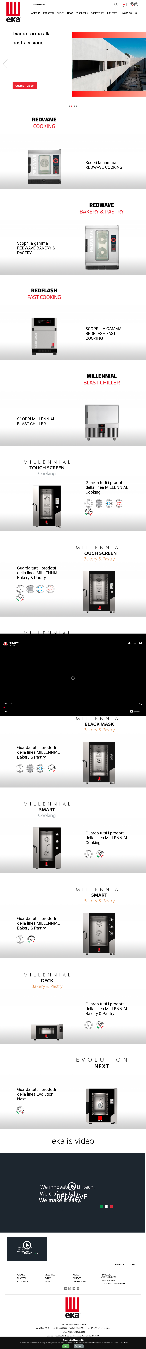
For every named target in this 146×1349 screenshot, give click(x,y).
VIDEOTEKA (82, 13)
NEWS (70, 13)
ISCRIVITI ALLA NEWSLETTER (113, 1284)
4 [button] (76, 106)
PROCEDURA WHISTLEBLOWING (108, 1276)
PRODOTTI (48, 13)
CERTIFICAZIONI (79, 1281)
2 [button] (71, 106)
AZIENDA (35, 13)
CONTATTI (112, 13)
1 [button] (69, 106)
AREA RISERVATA (38, 5)
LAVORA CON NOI (108, 1280)
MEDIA (76, 1275)
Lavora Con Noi (128, 13)
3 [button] (74, 106)
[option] (73, 64)
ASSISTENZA (97, 13)
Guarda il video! (24, 85)
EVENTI (60, 13)
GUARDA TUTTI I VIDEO (125, 1264)
